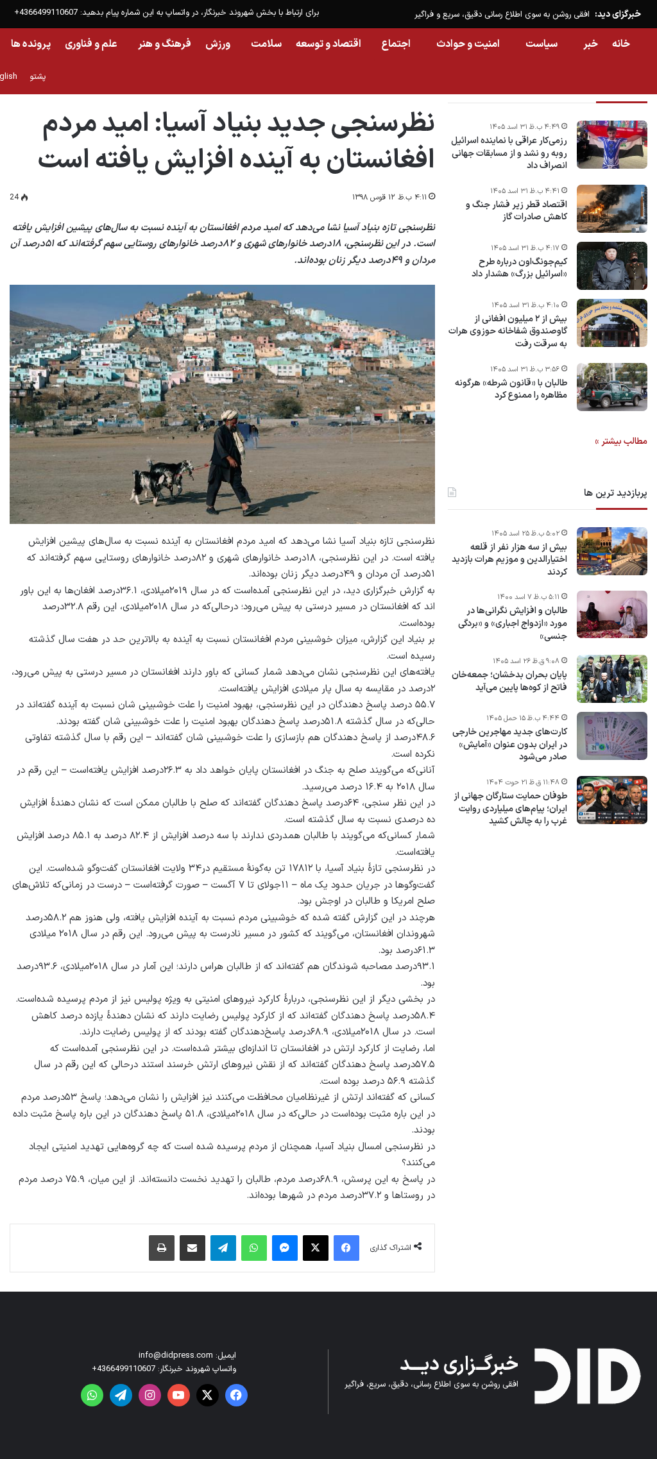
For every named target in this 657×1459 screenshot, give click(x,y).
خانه (621, 44)
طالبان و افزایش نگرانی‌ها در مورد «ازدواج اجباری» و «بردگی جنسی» (512, 624)
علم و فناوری (91, 44)
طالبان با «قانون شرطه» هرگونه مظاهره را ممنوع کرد (511, 389)
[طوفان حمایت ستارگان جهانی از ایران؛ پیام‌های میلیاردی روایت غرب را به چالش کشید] (612, 800)
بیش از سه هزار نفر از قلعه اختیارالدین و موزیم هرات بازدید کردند (509, 560)
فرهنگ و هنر (164, 44)
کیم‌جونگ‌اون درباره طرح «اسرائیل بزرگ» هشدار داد (519, 268)
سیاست (541, 44)
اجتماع (396, 44)
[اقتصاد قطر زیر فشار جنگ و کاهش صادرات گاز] (612, 209)
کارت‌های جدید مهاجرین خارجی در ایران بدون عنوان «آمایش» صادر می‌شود (509, 745)
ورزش (217, 44)
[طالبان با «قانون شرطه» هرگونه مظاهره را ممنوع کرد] (612, 387)
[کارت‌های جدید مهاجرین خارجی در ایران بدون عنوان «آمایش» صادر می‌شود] (612, 736)
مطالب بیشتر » (621, 441)
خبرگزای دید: (618, 14)
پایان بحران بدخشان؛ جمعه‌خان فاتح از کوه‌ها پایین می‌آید (509, 681)
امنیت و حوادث (468, 44)
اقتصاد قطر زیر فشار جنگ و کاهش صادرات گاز (516, 211)
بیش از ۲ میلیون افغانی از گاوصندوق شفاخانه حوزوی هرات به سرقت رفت (507, 332)
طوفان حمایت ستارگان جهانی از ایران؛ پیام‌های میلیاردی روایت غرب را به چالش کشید (510, 809)
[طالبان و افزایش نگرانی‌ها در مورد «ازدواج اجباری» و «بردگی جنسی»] (612, 614)
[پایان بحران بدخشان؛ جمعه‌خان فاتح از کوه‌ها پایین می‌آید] (612, 679)
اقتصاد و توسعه (328, 44)
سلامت (266, 44)
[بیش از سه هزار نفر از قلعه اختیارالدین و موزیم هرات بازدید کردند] (612, 551)
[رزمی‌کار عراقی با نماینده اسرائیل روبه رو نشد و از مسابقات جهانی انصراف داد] (612, 145)
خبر (590, 44)
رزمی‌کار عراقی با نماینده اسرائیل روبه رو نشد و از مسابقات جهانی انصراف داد (509, 154)
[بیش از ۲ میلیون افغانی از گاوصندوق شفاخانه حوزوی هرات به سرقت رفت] (612, 323)
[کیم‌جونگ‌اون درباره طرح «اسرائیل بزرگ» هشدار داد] (612, 266)
